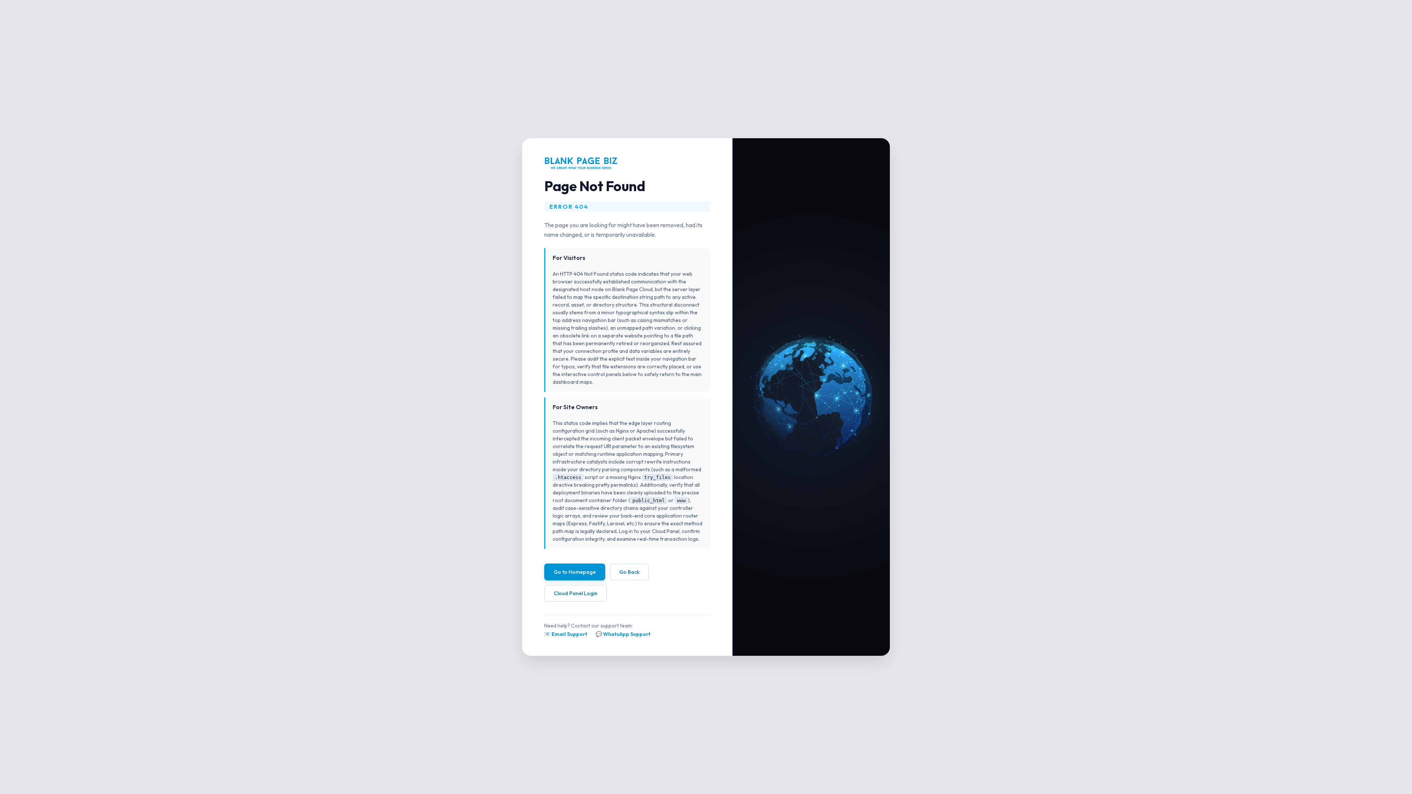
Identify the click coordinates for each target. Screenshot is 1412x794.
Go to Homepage (575, 572)
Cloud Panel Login (576, 593)
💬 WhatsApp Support (623, 634)
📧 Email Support (565, 634)
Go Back (629, 572)
